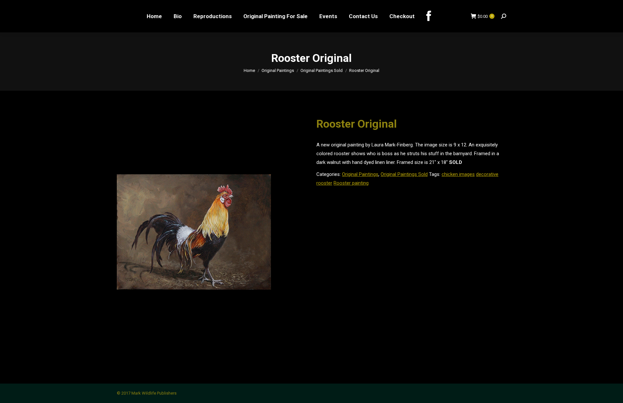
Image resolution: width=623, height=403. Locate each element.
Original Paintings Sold (404, 174)
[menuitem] (154, 16)
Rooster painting (351, 183)
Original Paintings (360, 174)
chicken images (458, 174)
